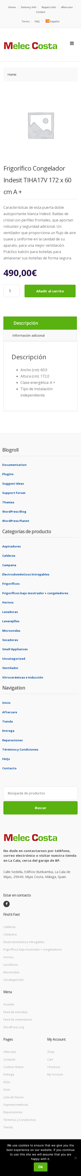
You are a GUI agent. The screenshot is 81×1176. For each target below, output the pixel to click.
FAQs (6, 759)
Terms (25, 21)
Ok (40, 1167)
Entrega (8, 731)
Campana (9, 565)
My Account (55, 1074)
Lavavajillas (10, 621)
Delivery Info (28, 7)
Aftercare (67, 7)
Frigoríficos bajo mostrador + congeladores (35, 593)
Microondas (11, 631)
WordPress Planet (15, 521)
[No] (75, 1158)
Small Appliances (15, 649)
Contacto (9, 768)
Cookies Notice (13, 1067)
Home (12, 7)
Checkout (53, 1067)
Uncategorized (13, 659)
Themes (8, 502)
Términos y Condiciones (20, 749)
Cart (50, 1059)
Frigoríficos (11, 584)
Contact (40, 12)
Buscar (40, 807)
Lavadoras (10, 612)
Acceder (8, 1004)
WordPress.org (13, 1027)
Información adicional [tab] (28, 335)
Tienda (7, 721)
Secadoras (10, 640)
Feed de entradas (15, 1012)
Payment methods (15, 1105)
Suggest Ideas (13, 483)
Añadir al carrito (50, 291)
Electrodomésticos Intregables (25, 574)
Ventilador (10, 668)
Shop (50, 1052)
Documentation (14, 465)
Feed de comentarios (17, 1019)
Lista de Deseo (13, 1097)
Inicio (6, 703)
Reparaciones (12, 740)
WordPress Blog (14, 511)
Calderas (8, 556)
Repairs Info (49, 7)
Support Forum (13, 493)
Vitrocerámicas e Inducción (22, 677)
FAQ (37, 21)
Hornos (8, 602)
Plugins (8, 474)
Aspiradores (11, 546)
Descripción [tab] (26, 323)
